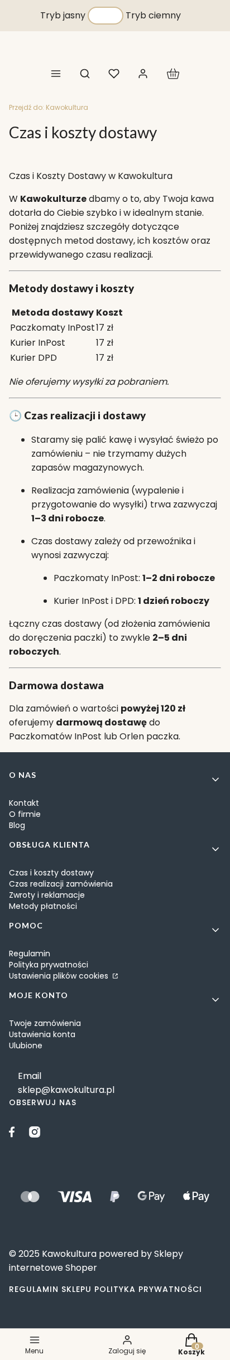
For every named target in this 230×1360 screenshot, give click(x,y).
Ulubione (25, 1045)
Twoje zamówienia (45, 1023)
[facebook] (14, 1132)
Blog (17, 825)
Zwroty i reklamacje (47, 895)
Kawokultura (48, 107)
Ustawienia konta (42, 1034)
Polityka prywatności (48, 964)
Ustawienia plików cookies (60, 975)
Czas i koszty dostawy (51, 872)
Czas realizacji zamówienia (61, 883)
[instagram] (34, 1132)
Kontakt (24, 803)
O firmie (25, 814)
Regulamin (29, 953)
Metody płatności (43, 906)
